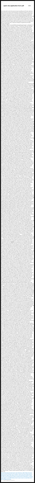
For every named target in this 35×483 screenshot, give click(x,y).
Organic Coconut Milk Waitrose (9, 477)
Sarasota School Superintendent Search (8, 472)
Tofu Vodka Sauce (19, 472)
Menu (29, 5)
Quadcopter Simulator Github (26, 475)
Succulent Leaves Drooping (6, 476)
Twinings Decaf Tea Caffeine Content (14, 474)
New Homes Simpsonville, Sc (27, 474)
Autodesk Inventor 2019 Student (22, 476)
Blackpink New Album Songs (6, 475)
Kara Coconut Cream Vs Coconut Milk (22, 477)
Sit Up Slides (13, 476)
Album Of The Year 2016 (16, 475)
